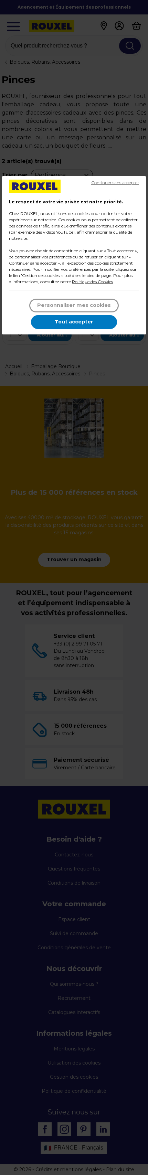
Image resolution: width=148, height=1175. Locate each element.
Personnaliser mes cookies (74, 305)
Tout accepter (74, 322)
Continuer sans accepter (115, 182)
